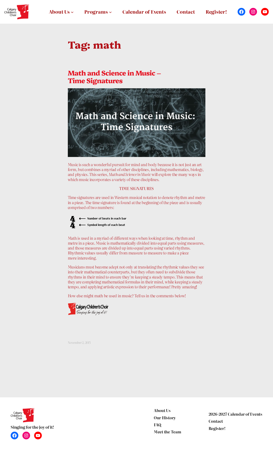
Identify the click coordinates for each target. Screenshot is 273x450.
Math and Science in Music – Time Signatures (114, 76)
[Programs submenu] (110, 11)
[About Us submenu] (72, 11)
